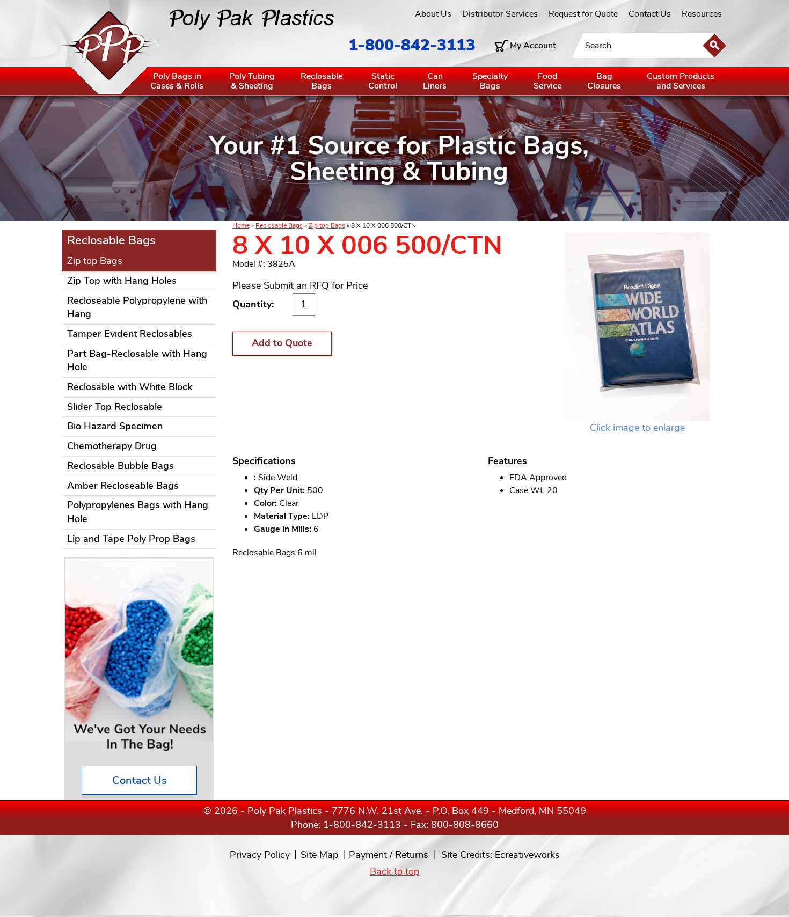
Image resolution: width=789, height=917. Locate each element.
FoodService (547, 81)
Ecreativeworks (527, 854)
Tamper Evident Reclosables (129, 333)
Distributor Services (500, 14)
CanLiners (435, 81)
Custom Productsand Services (680, 81)
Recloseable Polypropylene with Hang (137, 307)
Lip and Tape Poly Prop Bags (131, 538)
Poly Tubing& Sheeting (252, 81)
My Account (533, 46)
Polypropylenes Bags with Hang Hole (137, 511)
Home (241, 225)
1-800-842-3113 (412, 45)
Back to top (394, 871)
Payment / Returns (388, 854)
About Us (433, 14)
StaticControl (382, 81)
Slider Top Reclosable (114, 406)
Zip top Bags (327, 225)
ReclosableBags (321, 81)
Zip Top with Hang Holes (122, 280)
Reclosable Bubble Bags (120, 465)
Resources (702, 14)
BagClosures (604, 81)
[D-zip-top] (637, 327)
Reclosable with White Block (129, 386)
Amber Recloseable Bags (123, 485)
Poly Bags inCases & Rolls (176, 81)
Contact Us (650, 14)
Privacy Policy (260, 854)
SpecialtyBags (490, 81)
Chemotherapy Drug (112, 445)
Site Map (319, 854)
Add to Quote (282, 342)
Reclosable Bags (279, 225)
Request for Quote (583, 14)
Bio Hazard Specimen (115, 426)
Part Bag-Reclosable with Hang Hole (137, 360)
